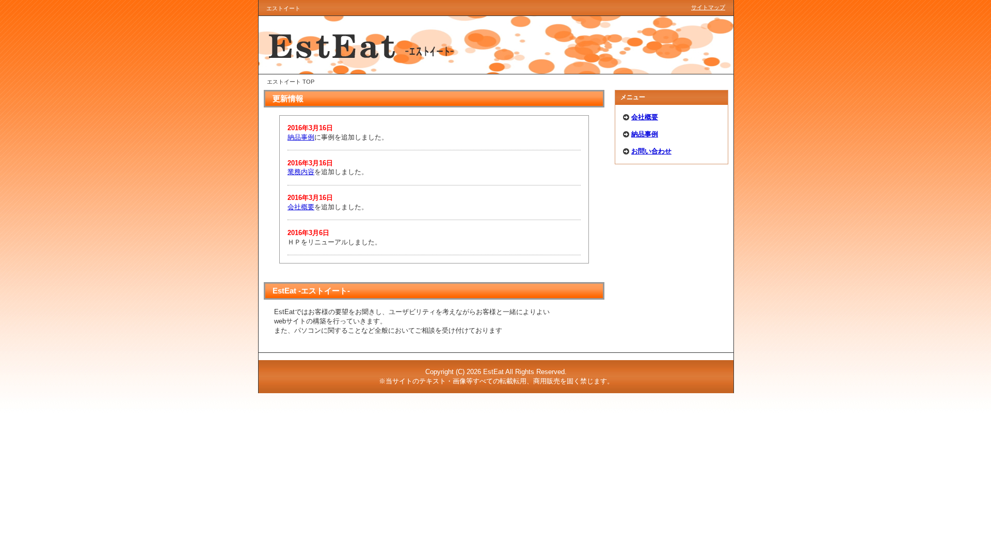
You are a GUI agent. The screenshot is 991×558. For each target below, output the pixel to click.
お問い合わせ (651, 151)
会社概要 (644, 117)
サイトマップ (708, 7)
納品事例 (644, 134)
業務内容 (300, 172)
